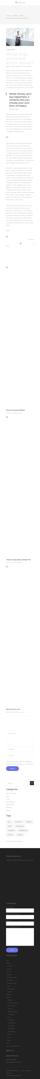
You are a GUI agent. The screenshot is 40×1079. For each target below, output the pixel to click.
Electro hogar (11, 1005)
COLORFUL (18, 822)
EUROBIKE (11, 1020)
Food (8, 796)
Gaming (10, 1008)
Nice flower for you (13, 709)
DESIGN (29, 822)
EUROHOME (11, 1028)
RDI (8, 1043)
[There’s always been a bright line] (20, 486)
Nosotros (8, 963)
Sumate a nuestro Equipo (13, 1046)
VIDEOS (20, 834)
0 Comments (27, 66)
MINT (8, 1037)
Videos (22, 15)
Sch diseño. (18, 1075)
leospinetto (17, 66)
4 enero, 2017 (10, 50)
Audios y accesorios (13, 1003)
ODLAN (9, 1040)
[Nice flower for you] (20, 636)
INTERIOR (11, 830)
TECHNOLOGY (23, 830)
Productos (9, 974)
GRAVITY (9, 1034)
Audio (8, 986)
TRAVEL (10, 834)
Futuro (9, 971)
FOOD (9, 826)
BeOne (9, 997)
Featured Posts (11, 793)
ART (9, 822)
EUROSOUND (11, 1031)
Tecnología (10, 980)
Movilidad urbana (12, 1011)
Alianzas (9, 969)
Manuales (8, 994)
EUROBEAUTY (12, 1023)
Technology (10, 804)
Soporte (10, 991)
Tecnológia (11, 1014)
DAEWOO (9, 1000)
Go (32, 783)
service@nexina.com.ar (13, 1062)
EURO (8, 1017)
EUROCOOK (11, 1026)
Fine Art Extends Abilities (15, 410)
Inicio (7, 960)
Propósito (9, 966)
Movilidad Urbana (12, 983)
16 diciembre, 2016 (11, 712)
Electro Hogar (10, 989)
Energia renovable (12, 977)
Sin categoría (10, 802)
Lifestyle (14, 15)
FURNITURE (20, 826)
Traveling (9, 807)
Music (8, 799)
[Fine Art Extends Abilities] (20, 337)
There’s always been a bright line (18, 560)
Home (8, 15)
